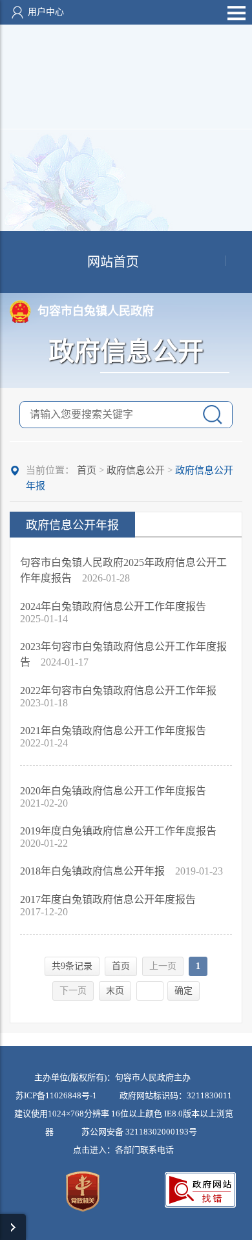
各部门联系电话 (144, 1150)
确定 (183, 990)
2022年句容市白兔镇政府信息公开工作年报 (118, 690)
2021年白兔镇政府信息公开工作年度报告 (113, 730)
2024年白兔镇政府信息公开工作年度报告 (113, 606)
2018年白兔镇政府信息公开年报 (93, 870)
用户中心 (46, 12)
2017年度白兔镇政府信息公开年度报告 (108, 899)
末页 (115, 990)
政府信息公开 (136, 470)
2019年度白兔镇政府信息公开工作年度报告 (118, 830)
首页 (86, 470)
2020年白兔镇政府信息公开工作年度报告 (113, 790)
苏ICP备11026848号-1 (56, 1095)
